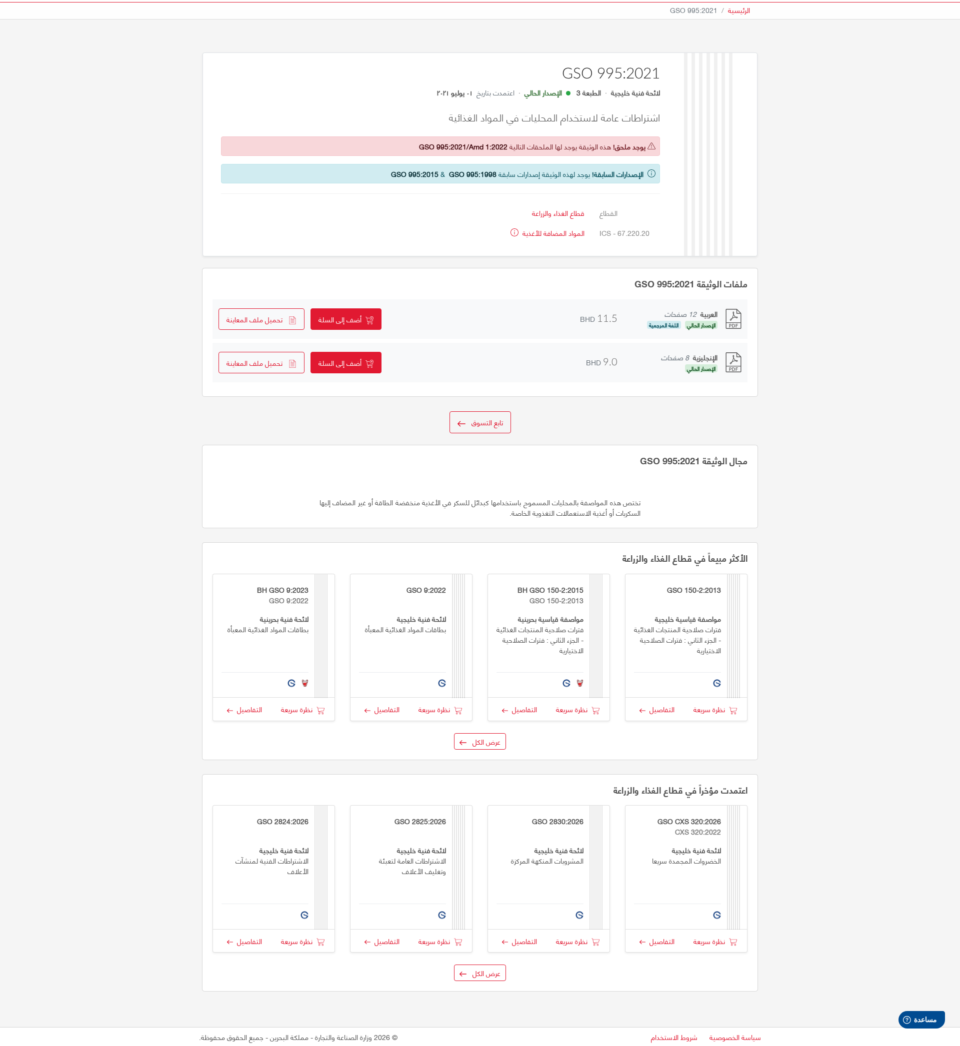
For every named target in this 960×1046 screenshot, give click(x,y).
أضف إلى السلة (342, 319)
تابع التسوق (484, 422)
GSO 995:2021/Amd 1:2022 (463, 146)
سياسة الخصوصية (735, 1037)
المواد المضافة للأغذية (552, 232)
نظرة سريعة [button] (711, 709)
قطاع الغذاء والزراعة (558, 212)
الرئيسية (739, 9)
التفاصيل (660, 709)
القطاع (609, 212)
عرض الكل (483, 741)
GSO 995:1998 (472, 173)
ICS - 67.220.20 (625, 232)
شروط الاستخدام (674, 1037)
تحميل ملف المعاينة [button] (257, 319)
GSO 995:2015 (414, 173)
